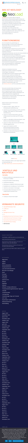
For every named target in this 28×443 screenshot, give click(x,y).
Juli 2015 (4, 373)
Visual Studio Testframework (9, 299)
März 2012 (4, 413)
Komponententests (6, 266)
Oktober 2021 (5, 340)
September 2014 (6, 386)
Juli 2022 (4, 331)
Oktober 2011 (5, 415)
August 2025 (5, 313)
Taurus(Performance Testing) (9, 221)
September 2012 (6, 402)
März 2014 (4, 391)
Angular (4, 261)
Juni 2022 (4, 333)
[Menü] (25, 2)
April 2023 (4, 324)
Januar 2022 (5, 337)
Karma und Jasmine (6, 265)
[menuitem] (22, 2)
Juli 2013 (4, 397)
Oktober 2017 (5, 360)
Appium (4, 263)
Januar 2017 (5, 368)
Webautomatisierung (7, 301)
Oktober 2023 (5, 320)
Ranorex (10, 83)
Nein (10, 441)
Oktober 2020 (5, 344)
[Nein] (26, 435)
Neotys (15, 158)
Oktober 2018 (5, 355)
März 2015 (4, 379)
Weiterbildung (5, 303)
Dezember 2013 (6, 395)
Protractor (4, 277)
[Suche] (22, 2)
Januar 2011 (5, 417)
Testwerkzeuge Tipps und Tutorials (10, 296)
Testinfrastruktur (6, 292)
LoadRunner (6, 208)
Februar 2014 (5, 393)
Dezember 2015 (6, 370)
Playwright (4, 276)
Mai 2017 (4, 364)
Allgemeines (5, 259)
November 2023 (6, 318)
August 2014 (5, 388)
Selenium (6, 83)
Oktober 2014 (5, 384)
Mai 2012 (4, 410)
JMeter (4, 210)
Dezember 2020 (6, 342)
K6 (3, 214)
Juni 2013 (4, 399)
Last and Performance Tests (9, 206)
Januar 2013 (5, 401)
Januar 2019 (5, 353)
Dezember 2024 (6, 315)
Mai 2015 (4, 377)
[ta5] (11, 2)
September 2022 (6, 329)
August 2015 (5, 371)
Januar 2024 (5, 316)
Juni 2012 (4, 408)
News (3, 272)
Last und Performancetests (8, 268)
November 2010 (6, 419)
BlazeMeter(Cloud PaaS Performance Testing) (12, 216)
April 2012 (4, 412)
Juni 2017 (4, 362)
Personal (4, 274)
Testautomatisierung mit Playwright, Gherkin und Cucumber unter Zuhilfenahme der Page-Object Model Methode (12, 242)
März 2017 (4, 366)
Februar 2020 (5, 348)
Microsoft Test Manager (8, 270)
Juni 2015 (4, 375)
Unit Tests (4, 298)
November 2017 (6, 359)
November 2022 (6, 326)
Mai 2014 (4, 390)
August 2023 (5, 322)
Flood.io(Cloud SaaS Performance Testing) (12, 219)
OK (6, 441)
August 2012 (5, 404)
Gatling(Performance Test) (8, 212)
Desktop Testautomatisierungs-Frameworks (8, 239)
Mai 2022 (4, 335)
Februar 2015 (5, 381)
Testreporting (5, 294)
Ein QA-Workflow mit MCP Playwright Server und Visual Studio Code (13, 237)
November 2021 (6, 338)
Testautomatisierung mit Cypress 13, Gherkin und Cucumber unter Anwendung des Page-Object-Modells (12, 246)
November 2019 (6, 349)
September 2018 (6, 357)
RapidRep (4, 283)
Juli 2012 (4, 406)
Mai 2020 (4, 346)
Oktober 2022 (5, 327)
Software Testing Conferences (9, 287)
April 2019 (4, 351)
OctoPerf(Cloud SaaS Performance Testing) (12, 218)
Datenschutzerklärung (18, 441)
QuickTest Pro (5, 279)
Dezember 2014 (6, 382)
